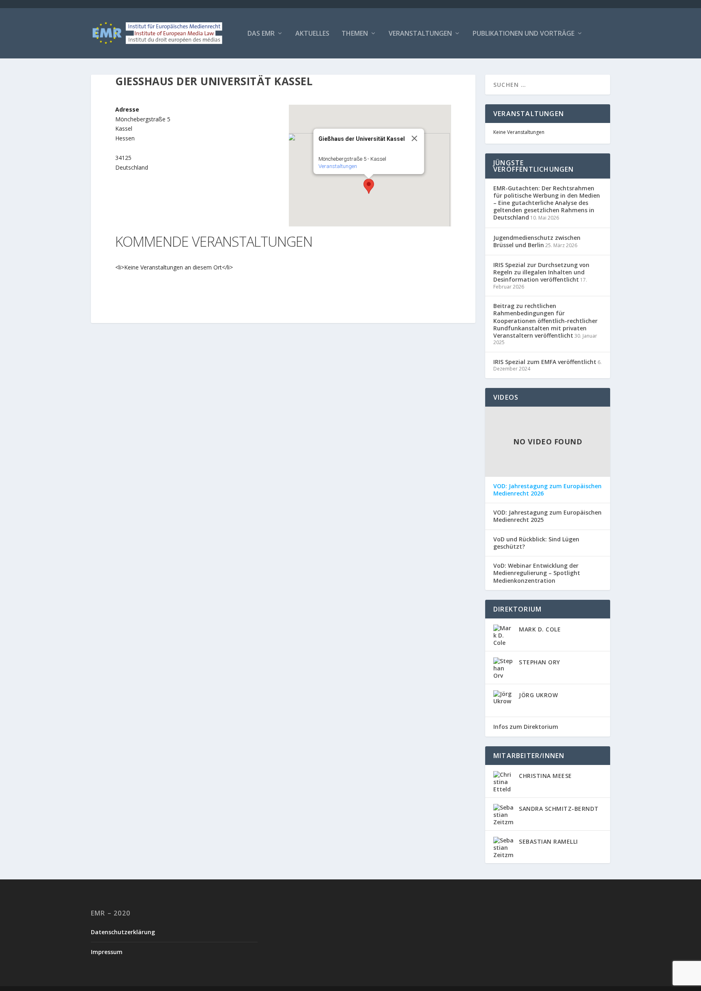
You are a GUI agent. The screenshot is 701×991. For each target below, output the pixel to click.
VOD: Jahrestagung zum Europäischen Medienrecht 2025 (547, 516)
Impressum (107, 952)
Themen (355, 34)
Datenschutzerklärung (123, 932)
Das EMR (261, 34)
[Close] (414, 138)
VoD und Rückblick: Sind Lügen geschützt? (536, 543)
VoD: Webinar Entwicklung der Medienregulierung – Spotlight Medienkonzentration (536, 573)
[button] (368, 186)
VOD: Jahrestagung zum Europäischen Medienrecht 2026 (547, 490)
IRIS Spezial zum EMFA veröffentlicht (544, 362)
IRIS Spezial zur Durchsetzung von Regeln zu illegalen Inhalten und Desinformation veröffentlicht (541, 272)
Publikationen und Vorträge (523, 34)
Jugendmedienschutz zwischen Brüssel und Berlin (537, 241)
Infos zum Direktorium (525, 726)
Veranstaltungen (420, 34)
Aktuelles (312, 34)
